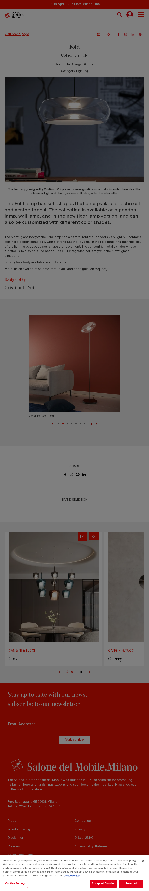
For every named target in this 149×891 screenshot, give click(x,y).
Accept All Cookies (103, 883)
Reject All (131, 883)
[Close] (143, 861)
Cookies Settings (15, 883)
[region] (74, 873)
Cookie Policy (72, 876)
